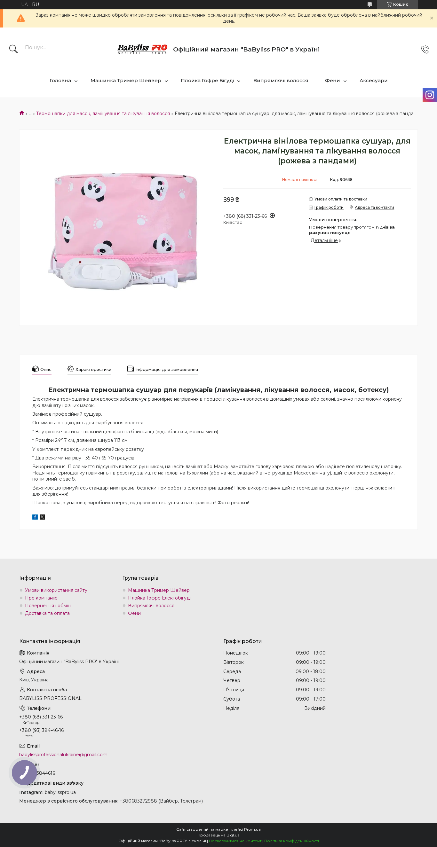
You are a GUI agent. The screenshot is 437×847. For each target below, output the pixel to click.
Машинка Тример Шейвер (126, 80)
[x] (42, 518)
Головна (60, 80)
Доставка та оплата (47, 613)
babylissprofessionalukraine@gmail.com (63, 754)
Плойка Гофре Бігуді (207, 80)
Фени (332, 80)
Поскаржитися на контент (235, 840)
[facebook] (35, 518)
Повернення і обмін (48, 605)
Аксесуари (374, 80)
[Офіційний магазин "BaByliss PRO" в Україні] (142, 49)
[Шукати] (13, 49)
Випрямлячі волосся (280, 80)
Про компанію (41, 598)
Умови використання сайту (56, 590)
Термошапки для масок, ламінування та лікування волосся (103, 113)
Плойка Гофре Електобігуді (159, 598)
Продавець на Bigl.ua (218, 835)
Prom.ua (252, 829)
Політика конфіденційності (291, 840)
